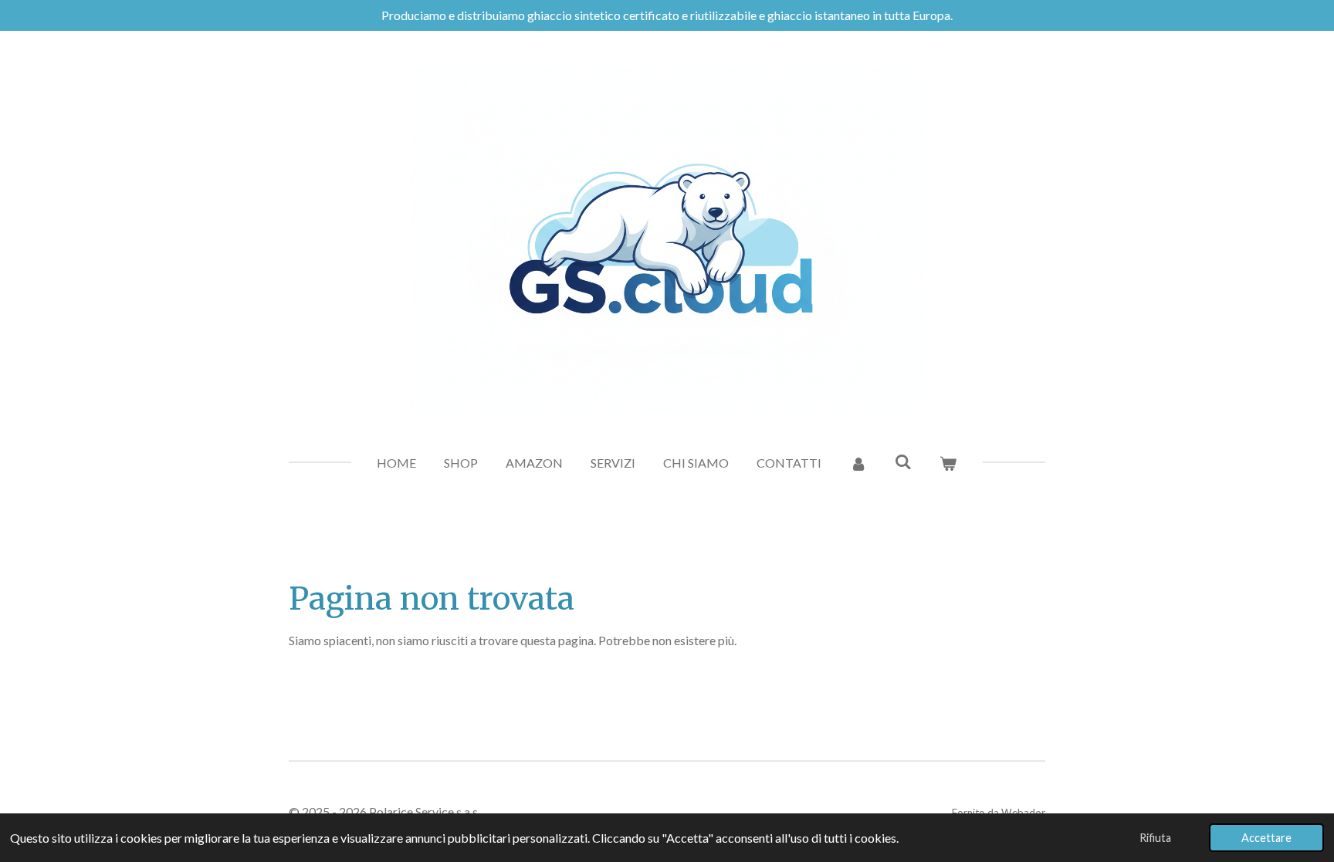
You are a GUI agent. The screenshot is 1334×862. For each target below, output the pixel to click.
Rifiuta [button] (1155, 837)
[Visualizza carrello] (948, 463)
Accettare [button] (1266, 837)
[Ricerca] (903, 461)
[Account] (857, 463)
